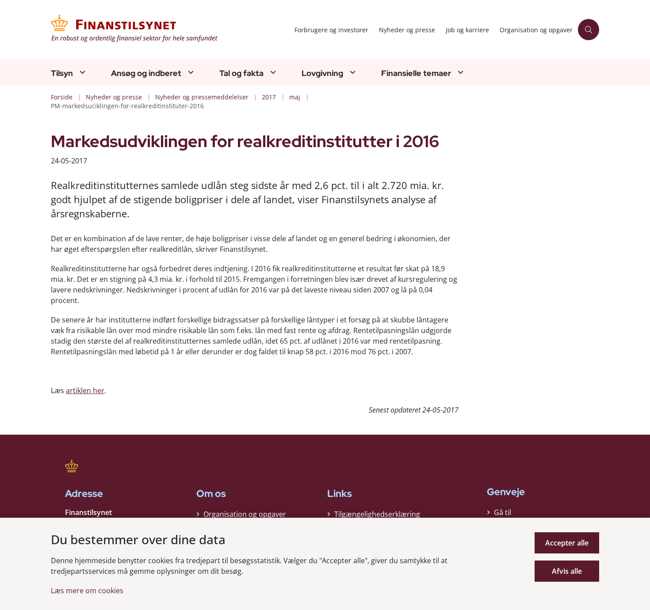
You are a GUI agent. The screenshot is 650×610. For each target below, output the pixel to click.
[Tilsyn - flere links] (81, 72)
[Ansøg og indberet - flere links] (189, 72)
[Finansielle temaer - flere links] (459, 72)
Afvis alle (567, 571)
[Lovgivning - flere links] (351, 72)
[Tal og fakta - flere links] (272, 72)
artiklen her (85, 390)
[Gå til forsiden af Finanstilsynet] (170, 29)
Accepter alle (567, 543)
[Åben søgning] (588, 29)
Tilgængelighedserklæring (377, 514)
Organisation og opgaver (244, 514)
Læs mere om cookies (87, 590)
